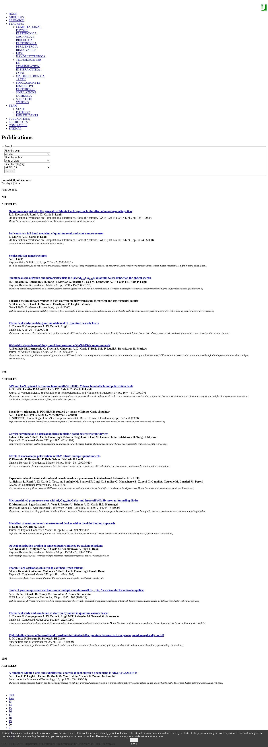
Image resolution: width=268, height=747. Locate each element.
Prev (11, 698)
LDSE (20, 53)
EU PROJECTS (18, 121)
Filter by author (13, 157)
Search (9, 171)
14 (10, 704)
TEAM (13, 105)
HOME (13, 13)
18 (10, 717)
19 (10, 721)
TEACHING (16, 23)
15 (10, 708)
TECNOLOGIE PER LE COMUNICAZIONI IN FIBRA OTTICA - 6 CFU (29, 66)
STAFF (20, 108)
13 (10, 701)
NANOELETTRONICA (30, 56)
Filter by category (14, 164)
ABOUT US (16, 17)
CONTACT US (18, 125)
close (134, 740)
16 (10, 711)
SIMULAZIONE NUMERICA (26, 94)
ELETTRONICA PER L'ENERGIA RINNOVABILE (27, 46)
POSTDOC (23, 112)
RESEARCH (16, 20)
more (134, 743)
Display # (7, 183)
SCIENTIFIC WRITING (24, 100)
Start (11, 695)
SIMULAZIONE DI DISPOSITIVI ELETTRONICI (28, 86)
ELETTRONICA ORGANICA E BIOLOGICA (26, 37)
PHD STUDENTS (27, 115)
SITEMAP (15, 128)
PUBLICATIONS (19, 118)
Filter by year (12, 150)
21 (10, 727)
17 (10, 714)
